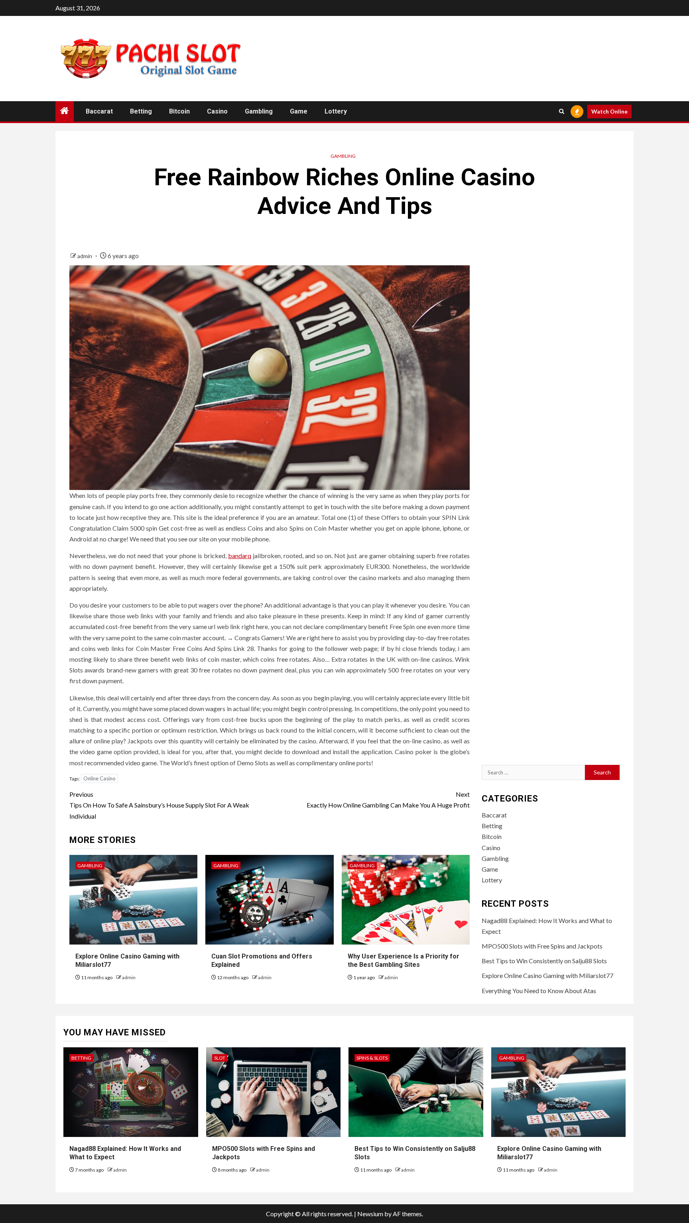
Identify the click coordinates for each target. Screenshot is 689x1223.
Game (298, 111)
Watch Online (609, 111)
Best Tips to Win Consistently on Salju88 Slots (544, 960)
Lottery (336, 111)
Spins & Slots (372, 1058)
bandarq (239, 555)
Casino (217, 111)
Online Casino (99, 778)
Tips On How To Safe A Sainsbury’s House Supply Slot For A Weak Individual (159, 804)
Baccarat (99, 111)
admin (85, 256)
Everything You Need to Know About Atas (539, 990)
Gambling (259, 111)
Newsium (370, 1213)
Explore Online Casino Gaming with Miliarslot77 (547, 975)
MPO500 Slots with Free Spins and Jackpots (542, 946)
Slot (219, 1058)
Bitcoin (179, 111)
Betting (141, 111)
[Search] (562, 111)
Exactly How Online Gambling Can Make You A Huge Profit (388, 799)
